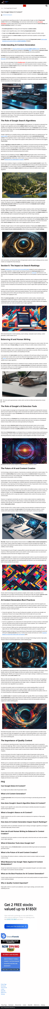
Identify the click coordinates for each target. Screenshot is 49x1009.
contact (2, 989)
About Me (3, 990)
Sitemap (3, 994)
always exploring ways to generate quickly (26, 48)
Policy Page (3, 984)
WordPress (12, 1007)
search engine (4, 136)
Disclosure (3, 986)
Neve (2, 1007)
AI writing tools (21, 62)
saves (4, 358)
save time (34, 272)
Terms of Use (4, 987)
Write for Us (3, 992)
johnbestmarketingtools (7, 14)
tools (30, 50)
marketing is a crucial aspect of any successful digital (17, 269)
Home (2, 8)
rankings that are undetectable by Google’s (14, 159)
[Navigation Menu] (24, 6)
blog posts (3, 58)
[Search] (46, 6)
